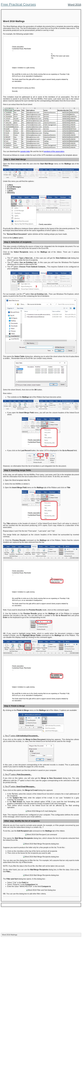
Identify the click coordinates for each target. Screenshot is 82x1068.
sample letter (25, 151)
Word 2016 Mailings (9, 935)
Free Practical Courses (18, 4)
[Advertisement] (41, 15)
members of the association (54, 151)
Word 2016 (74, 4)
